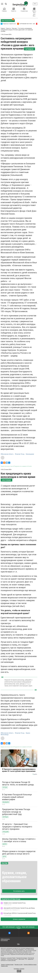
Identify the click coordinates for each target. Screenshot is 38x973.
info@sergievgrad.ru (5, 939)
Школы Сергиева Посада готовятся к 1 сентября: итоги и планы (18, 840)
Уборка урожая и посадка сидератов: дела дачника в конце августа (19, 852)
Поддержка (16, 968)
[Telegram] (7, 463)
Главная (4, 11)
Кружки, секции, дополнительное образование (14, 877)
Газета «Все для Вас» (34, 13)
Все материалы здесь (19, 891)
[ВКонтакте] (2, 463)
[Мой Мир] (9, 463)
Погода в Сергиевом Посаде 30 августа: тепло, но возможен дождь (18, 783)
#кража (28, 733)
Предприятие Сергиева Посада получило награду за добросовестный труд (16, 811)
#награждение (30, 454)
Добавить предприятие (19, 919)
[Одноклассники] (4, 463)
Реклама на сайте (18, 964)
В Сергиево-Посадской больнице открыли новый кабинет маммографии (17, 797)
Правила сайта (4, 966)
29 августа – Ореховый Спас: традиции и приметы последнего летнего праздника (17, 826)
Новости (13, 11)
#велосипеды (5, 734)
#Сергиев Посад (19, 454)
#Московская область (7, 454)
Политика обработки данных (30, 964)
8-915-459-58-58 (4, 940)
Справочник (24, 11)
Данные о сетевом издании (7, 964)
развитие (22, 968)
